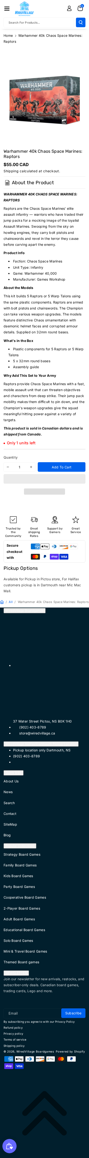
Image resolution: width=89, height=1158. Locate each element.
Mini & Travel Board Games (25, 951)
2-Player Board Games (22, 908)
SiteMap (10, 824)
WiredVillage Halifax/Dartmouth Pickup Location (41, 744)
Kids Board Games (18, 876)
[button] (44, 479)
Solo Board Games (18, 940)
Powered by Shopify (70, 1051)
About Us (11, 781)
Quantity (11, 457)
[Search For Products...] (80, 22)
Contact (10, 814)
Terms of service (15, 1039)
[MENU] (7, 8)
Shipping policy (14, 1046)
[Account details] (69, 8)
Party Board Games (19, 887)
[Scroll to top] (44, 1113)
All (11, 602)
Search (9, 803)
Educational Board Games (24, 930)
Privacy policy (13, 1033)
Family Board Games (20, 865)
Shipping (11, 171)
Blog (7, 835)
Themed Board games (21, 962)
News (8, 792)
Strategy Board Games (22, 854)
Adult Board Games (19, 919)
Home (8, 35)
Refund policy (13, 1027)
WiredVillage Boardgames (24, 611)
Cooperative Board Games (25, 897)
